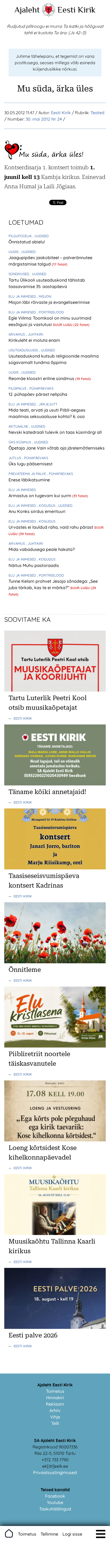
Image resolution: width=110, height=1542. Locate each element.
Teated (97, 112)
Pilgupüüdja (21, 236)
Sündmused (19, 274)
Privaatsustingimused (55, 1472)
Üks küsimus (20, 442)
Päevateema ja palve (28, 473)
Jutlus (15, 458)
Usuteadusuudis (24, 350)
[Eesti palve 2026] (55, 1327)
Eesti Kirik (76, 9)
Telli (55, 1423)
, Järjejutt (47, 404)
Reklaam (55, 1404)
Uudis (14, 252)
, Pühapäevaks (40, 388)
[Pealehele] (48, 15)
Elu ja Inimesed (23, 296)
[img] (100, 1534)
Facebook (55, 1496)
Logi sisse (72, 1534)
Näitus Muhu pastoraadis (34, 565)
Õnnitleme (25, 969)
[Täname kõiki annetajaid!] (55, 784)
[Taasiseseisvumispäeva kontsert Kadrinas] (55, 867)
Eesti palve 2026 (33, 1335)
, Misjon (44, 296)
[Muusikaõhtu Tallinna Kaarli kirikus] (55, 1233)
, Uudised (41, 236)
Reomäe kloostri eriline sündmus (42, 378)
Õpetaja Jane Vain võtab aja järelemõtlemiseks (57, 448)
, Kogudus (46, 505)
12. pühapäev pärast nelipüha (38, 394)
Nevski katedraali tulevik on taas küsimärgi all (55, 432)
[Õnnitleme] (55, 961)
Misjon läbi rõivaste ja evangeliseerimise (49, 302)
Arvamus (17, 334)
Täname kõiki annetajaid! (47, 792)
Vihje (55, 1417)
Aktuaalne (19, 426)
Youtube (55, 1502)
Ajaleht (27, 9)
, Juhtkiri (34, 334)
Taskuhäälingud (55, 1509)
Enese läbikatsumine (29, 479)
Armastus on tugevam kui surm (40, 495)
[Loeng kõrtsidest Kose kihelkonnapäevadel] (55, 1139)
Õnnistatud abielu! (27, 241)
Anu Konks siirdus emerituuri (37, 511)
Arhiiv (55, 1410)
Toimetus (55, 1391)
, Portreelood (50, 312)
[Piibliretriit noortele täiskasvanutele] (55, 1046)
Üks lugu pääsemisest (31, 463)
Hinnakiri (55, 1397)
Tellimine (49, 1534)
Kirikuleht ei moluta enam (34, 340)
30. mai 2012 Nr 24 (44, 119)
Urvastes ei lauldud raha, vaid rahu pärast (51, 527)
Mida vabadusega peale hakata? (42, 549)
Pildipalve (18, 388)
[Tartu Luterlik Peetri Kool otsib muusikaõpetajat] (55, 690)
